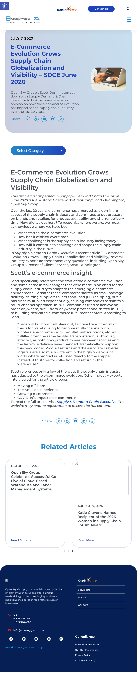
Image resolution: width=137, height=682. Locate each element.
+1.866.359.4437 (22, 618)
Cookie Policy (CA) (85, 660)
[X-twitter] (27, 119)
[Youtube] (44, 119)
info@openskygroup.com (28, 630)
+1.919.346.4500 (22, 622)
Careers (83, 604)
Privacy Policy (82, 655)
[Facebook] (36, 119)
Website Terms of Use (87, 644)
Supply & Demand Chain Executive (86, 402)
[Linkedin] (52, 119)
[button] (4, 6)
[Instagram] (61, 119)
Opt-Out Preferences (86, 650)
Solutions (84, 589)
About (82, 597)
